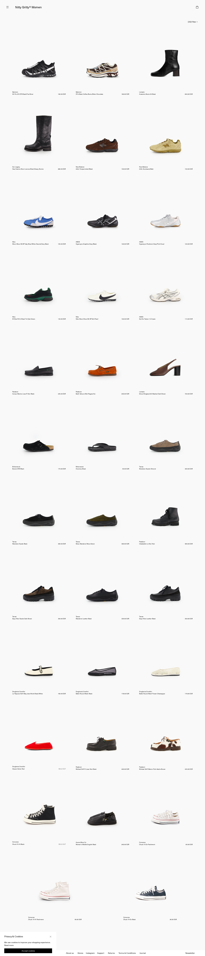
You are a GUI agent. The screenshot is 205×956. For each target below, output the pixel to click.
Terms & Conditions (127, 952)
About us (70, 952)
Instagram (90, 952)
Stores (80, 952)
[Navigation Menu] (7, 7)
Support (100, 952)
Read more (9, 945)
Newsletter (190, 952)
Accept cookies (28, 950)
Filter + (195, 21)
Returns (111, 952)
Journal (143, 952)
